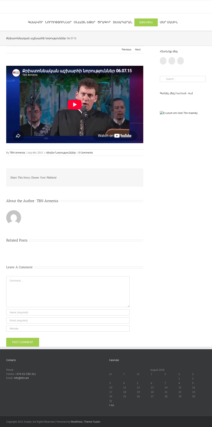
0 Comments (85, 152)
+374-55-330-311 (25, 374)
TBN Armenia (17, 152)
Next (138, 49)
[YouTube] (172, 61)
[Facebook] (163, 61)
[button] (181, 22)
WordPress (76, 421)
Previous (126, 49)
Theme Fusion (92, 421)
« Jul (111, 405)
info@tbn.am (21, 378)
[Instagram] (180, 61)
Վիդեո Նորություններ (61, 152)
